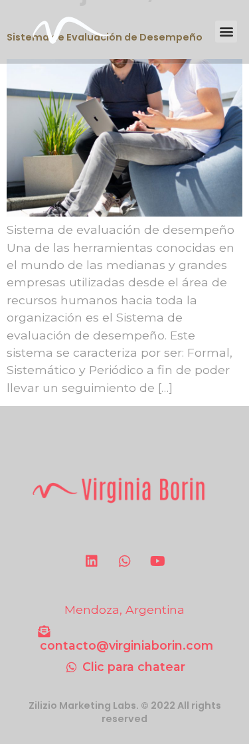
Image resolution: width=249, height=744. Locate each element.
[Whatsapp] (125, 561)
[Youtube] (158, 561)
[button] (226, 32)
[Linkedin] (91, 561)
